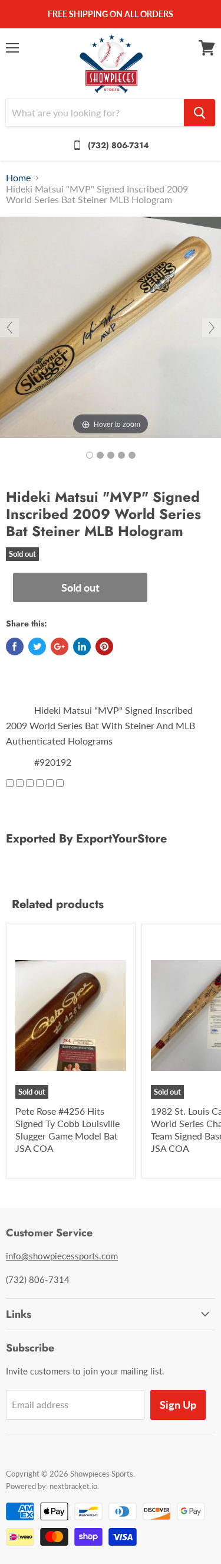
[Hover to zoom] (110, 326)
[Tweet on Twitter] (37, 646)
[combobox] (95, 112)
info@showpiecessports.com (62, 1255)
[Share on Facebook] (15, 646)
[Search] (199, 112)
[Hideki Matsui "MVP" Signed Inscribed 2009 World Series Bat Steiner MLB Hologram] (89, 455)
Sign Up (178, 1404)
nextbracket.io (73, 1486)
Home (18, 177)
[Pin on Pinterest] (104, 646)
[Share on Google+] (59, 646)
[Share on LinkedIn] (82, 646)
